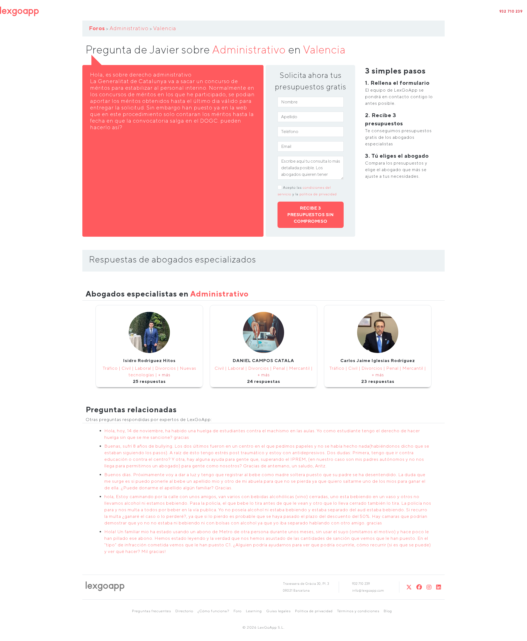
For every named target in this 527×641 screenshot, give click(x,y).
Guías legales (278, 611)
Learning (254, 611)
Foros (97, 28)
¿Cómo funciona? (213, 611)
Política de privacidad (314, 611)
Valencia (164, 28)
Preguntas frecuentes (151, 611)
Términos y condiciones (358, 611)
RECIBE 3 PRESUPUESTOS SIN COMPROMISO (310, 214)
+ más (164, 374)
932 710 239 (511, 11)
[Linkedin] (438, 587)
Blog (388, 611)
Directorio (184, 611)
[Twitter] (409, 587)
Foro (238, 611)
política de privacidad (318, 194)
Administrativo (129, 28)
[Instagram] (429, 587)
